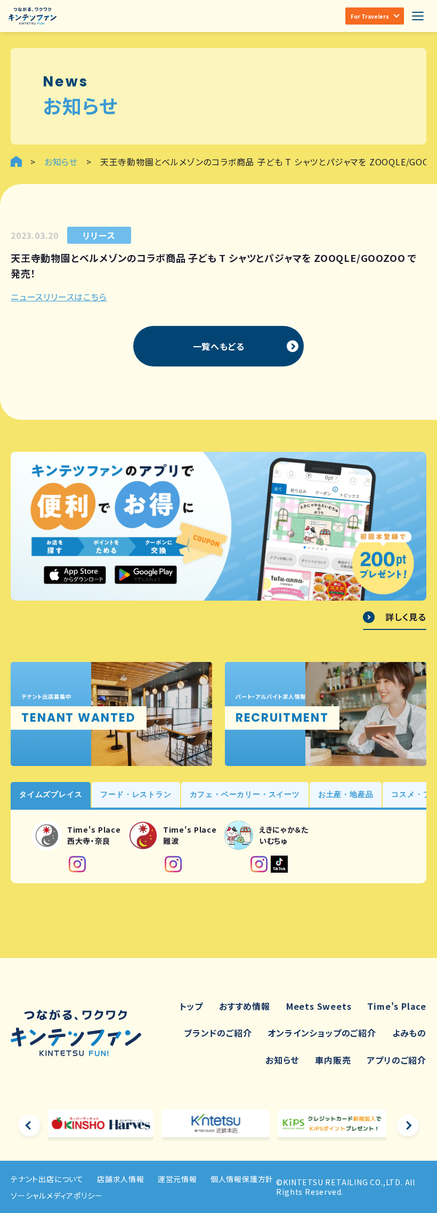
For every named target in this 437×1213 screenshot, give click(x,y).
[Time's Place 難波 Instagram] (173, 864)
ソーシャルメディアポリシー (56, 1195)
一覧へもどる (219, 346)
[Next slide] (407, 1125)
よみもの (409, 1032)
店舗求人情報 (120, 1179)
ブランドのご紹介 (218, 1032)
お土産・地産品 (346, 794)
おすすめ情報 (244, 1006)
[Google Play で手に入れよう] (146, 574)
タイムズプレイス (50, 794)
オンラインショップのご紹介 (322, 1032)
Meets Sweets (319, 1006)
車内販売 (333, 1060)
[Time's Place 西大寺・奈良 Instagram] (77, 864)
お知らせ (282, 1060)
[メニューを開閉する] (417, 16)
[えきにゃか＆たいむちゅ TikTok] (279, 864)
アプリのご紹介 (396, 1060)
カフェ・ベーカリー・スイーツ (245, 794)
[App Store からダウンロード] (75, 575)
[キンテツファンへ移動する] (16, 161)
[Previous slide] (29, 1125)
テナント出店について (47, 1179)
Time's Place (396, 1006)
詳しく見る (405, 617)
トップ (191, 1006)
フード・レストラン (135, 794)
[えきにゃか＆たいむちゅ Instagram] (259, 864)
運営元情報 (177, 1179)
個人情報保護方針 (242, 1179)
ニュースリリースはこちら (59, 296)
